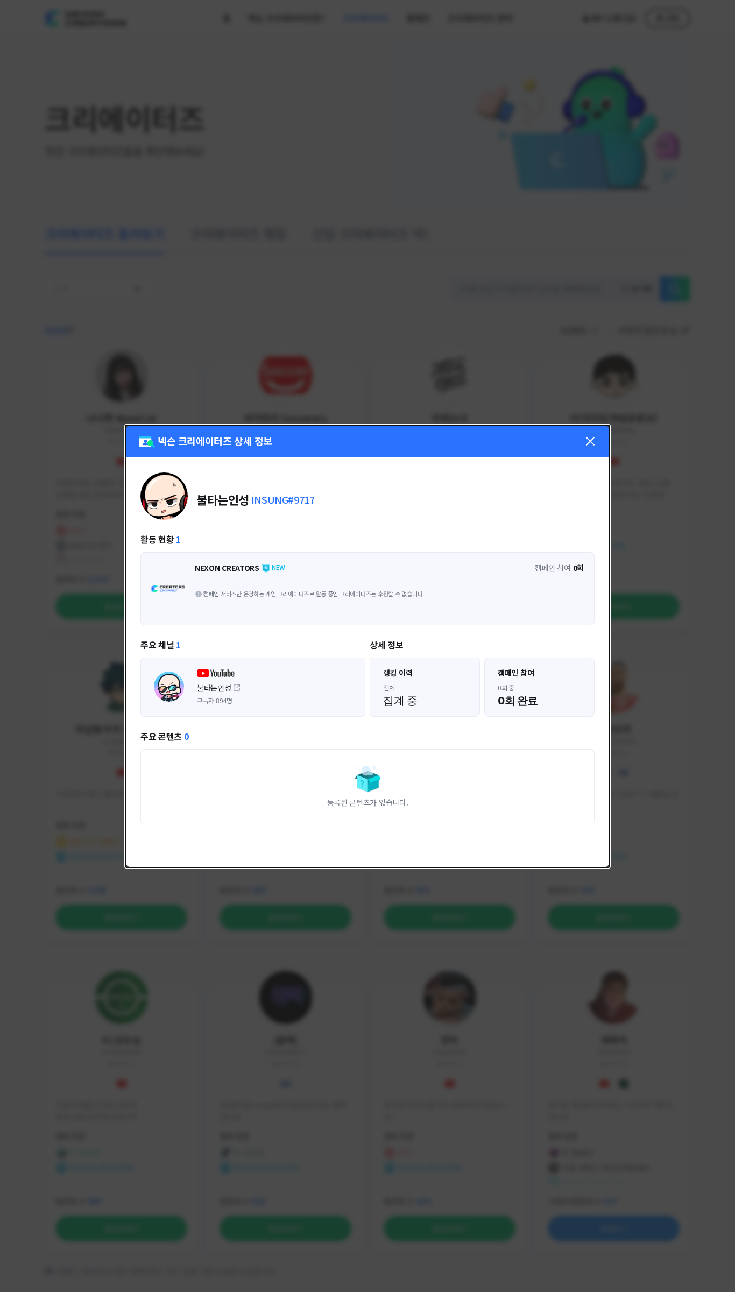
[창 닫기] (590, 441)
